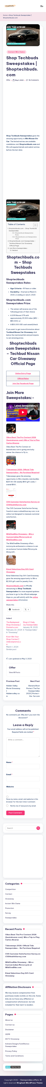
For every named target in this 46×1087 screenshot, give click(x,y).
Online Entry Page (23, 373)
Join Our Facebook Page (23, 383)
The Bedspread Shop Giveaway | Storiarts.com (13, 624)
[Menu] (41, 6)
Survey (8, 913)
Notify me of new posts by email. (23, 806)
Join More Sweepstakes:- (18, 248)
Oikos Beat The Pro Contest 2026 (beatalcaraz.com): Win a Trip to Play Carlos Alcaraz (23, 440)
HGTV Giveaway (12, 1039)
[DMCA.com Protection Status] (13, 1067)
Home (5, 15)
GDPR (7, 1034)
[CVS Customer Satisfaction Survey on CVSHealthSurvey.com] (11, 493)
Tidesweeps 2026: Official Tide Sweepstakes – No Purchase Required (22, 471)
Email (9, 774)
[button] (14, 672)
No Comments (34, 80)
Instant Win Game (16, 52)
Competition (10, 889)
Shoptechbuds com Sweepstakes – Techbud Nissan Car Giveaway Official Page (22, 243)
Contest (8, 894)
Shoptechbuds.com (14, 586)
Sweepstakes (11, 918)
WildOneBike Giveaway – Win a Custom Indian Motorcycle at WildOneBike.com (20, 537)
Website (10, 787)
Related (15, 250)
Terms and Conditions (14, 1056)
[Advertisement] (23, 109)
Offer (12, 667)
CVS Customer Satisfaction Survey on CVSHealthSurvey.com (23, 503)
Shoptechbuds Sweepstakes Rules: (24, 234)
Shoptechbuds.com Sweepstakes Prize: (26, 237)
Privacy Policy (11, 1051)
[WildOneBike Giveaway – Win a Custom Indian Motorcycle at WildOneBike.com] (11, 525)
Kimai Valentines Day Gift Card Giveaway (19, 570)
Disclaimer (9, 1029)
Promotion (9, 908)
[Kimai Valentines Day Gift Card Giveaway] (11, 560)
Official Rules (23, 378)
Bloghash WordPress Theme (30, 1083)
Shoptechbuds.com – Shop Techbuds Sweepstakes (23, 229)
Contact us (10, 1025)
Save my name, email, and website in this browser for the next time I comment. (22, 800)
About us (9, 1020)
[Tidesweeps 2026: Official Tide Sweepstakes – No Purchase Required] (11, 460)
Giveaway (9, 899)
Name (9, 762)
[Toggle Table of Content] (34, 225)
